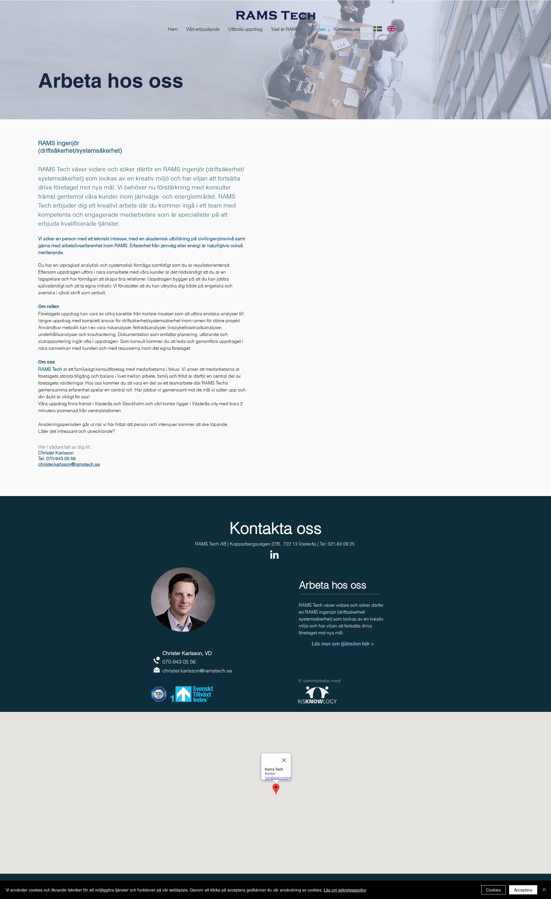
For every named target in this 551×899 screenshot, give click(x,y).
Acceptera (523, 890)
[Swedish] (376, 28)
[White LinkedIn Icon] (274, 554)
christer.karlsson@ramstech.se (69, 464)
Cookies (493, 890)
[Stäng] (544, 889)
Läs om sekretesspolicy (345, 890)
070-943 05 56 (179, 661)
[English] (390, 28)
